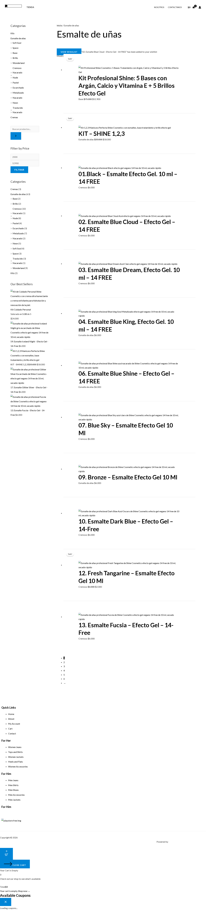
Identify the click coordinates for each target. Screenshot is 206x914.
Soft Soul (17, 42)
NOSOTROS (159, 7)
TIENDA (30, 7)
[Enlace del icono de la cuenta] (200, 7)
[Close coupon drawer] (5, 902)
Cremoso (17, 68)
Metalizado (18, 92)
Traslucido (18, 107)
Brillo (15, 58)
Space (15, 47)
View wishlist (69, 52)
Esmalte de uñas (18, 38)
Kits (12, 33)
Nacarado (17, 72)
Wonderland (19, 63)
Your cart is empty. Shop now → (15, 891)
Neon (15, 102)
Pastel (16, 82)
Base (15, 53)
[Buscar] (16, 136)
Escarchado (18, 87)
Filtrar (19, 169)
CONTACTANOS (175, 7)
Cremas (14, 117)
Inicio (59, 25)
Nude (15, 77)
